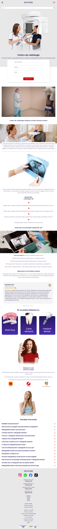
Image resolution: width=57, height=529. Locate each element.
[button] (28, 423)
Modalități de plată (28, 515)
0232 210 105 (28, 481)
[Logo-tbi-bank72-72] (11, 382)
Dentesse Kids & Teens (28, 487)
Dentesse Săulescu (28, 483)
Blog (28, 500)
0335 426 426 (28, 492)
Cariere (28, 496)
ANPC (28, 522)
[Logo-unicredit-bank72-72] (28, 382)
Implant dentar (28, 503)
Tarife (28, 498)
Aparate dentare (28, 507)
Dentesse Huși (28, 491)
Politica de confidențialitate (28, 513)
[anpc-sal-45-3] (34, 525)
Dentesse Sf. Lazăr (28, 479)
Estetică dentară (28, 505)
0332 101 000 (28, 488)
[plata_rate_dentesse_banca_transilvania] (46, 382)
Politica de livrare (28, 519)
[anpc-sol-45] (22, 525)
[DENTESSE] (28, 2)
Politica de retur (28, 520)
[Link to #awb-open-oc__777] (9, 2)
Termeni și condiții (28, 510)
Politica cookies (28, 512)
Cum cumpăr (28, 517)
